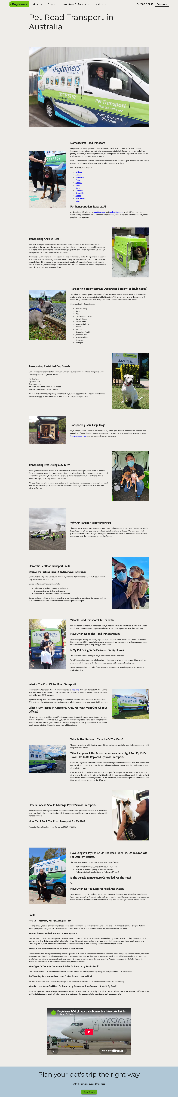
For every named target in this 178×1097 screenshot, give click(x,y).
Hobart (78, 196)
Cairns (78, 188)
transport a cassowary (78, 436)
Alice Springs (80, 198)
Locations (99, 4)
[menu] (88, 4)
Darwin (78, 185)
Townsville (80, 193)
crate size (75, 690)
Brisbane (79, 172)
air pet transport (99, 212)
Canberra (79, 190)
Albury (78, 201)
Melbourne (80, 177)
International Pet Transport (75, 4)
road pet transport (116, 212)
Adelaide (79, 182)
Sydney (78, 175)
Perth (78, 180)
